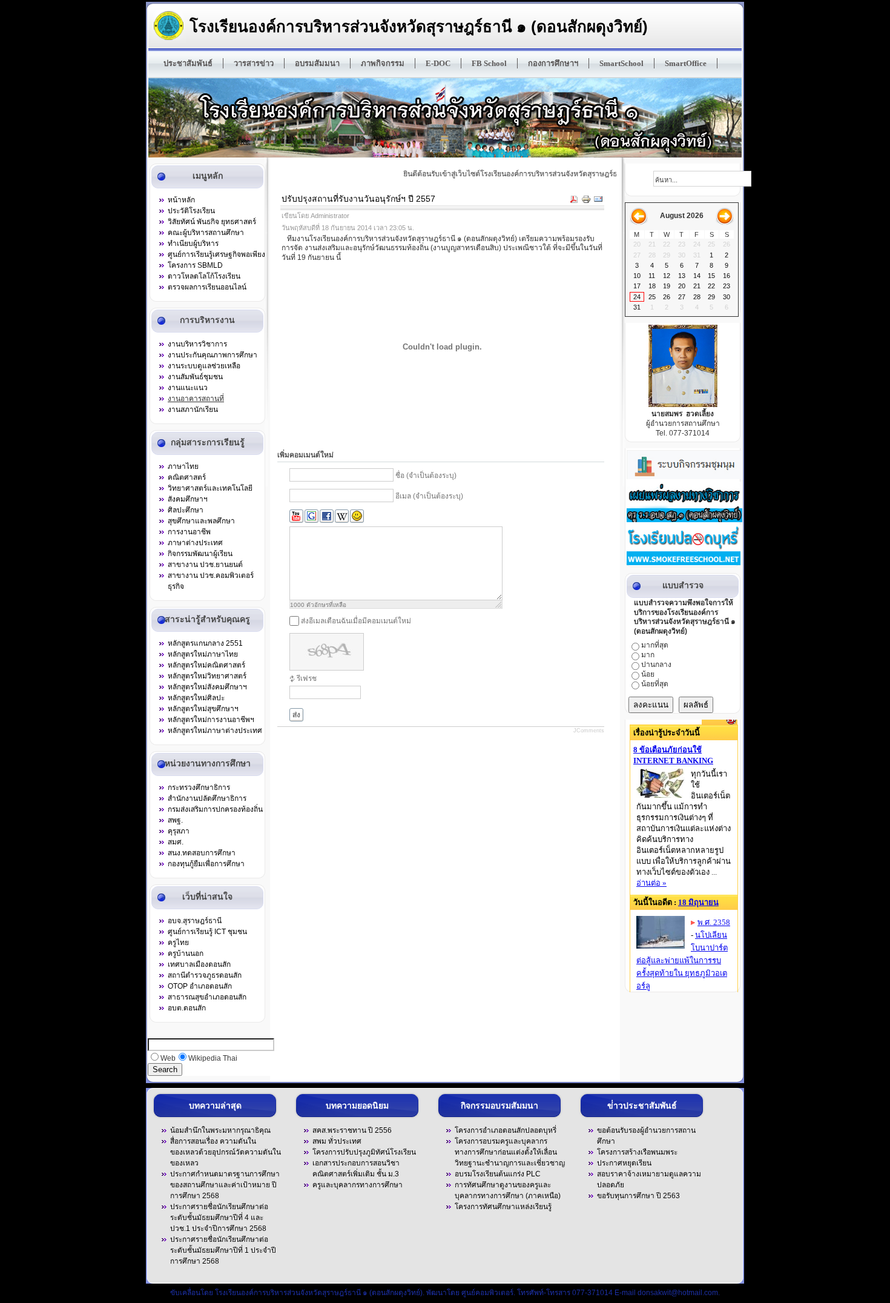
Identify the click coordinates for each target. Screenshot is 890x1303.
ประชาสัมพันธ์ (188, 63)
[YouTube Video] (296, 516)
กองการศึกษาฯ (553, 63)
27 (681, 296)
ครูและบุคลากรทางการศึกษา (357, 1185)
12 (666, 275)
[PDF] (574, 201)
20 (681, 286)
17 (637, 286)
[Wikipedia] (342, 516)
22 (711, 286)
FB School (489, 63)
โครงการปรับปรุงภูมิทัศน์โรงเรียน (364, 1152)
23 (726, 286)
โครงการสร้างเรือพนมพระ (637, 1152)
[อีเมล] (598, 201)
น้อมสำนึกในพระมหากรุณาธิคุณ (220, 1130)
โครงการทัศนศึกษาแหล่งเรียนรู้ (503, 1206)
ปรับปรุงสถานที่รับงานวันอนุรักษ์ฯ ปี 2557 (358, 199)
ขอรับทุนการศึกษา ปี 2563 (638, 1196)
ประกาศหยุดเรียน (624, 1163)
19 (666, 286)
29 (711, 296)
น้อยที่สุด (654, 684)
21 (696, 286)
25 (652, 296)
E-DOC (438, 63)
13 (681, 275)
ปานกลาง (656, 664)
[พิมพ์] (586, 201)
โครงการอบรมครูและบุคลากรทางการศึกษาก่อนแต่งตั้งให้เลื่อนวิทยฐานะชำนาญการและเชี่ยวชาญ (510, 1152)
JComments (588, 731)
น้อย (647, 674)
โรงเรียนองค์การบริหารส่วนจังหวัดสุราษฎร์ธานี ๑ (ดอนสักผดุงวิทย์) (419, 26)
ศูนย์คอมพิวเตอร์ (487, 1292)
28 (696, 296)
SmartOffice (686, 63)
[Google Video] (311, 516)
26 (666, 296)
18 (652, 286)
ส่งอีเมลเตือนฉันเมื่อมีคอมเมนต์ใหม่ (356, 621)
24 (637, 296)
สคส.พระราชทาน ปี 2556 (352, 1130)
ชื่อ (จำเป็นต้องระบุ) (426, 475)
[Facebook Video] (327, 516)
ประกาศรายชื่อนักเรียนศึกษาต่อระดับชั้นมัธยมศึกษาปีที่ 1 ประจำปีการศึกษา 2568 (223, 1250)
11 (651, 275)
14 (696, 275)
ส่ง (296, 715)
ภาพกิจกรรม (382, 63)
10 (637, 275)
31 (637, 307)
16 (726, 275)
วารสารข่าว (254, 63)
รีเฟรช (307, 678)
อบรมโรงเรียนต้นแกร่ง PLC (498, 1174)
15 (711, 275)
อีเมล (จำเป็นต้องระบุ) (429, 496)
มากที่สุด (654, 645)
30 (726, 296)
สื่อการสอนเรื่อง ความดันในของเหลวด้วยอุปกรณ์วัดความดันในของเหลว (225, 1152)
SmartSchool (621, 63)
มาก (647, 655)
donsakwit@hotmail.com (678, 1292)
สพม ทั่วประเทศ (336, 1141)
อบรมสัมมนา (317, 63)
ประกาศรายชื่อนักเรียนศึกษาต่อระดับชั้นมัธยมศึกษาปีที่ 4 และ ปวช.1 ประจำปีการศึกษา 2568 (219, 1217)
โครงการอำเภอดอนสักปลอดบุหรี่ (505, 1130)
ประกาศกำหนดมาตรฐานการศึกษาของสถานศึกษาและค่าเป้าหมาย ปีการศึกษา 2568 (225, 1185)
